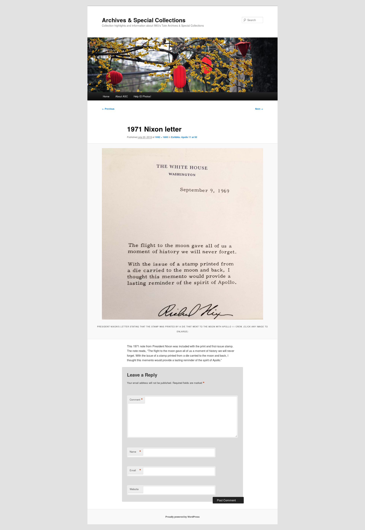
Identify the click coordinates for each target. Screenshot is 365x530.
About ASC (121, 96)
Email (135, 470)
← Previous (108, 108)
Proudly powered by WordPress (182, 516)
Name (135, 452)
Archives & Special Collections (144, 20)
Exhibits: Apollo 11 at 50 (184, 137)
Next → (259, 108)
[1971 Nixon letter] (182, 234)
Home (106, 96)
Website (134, 489)
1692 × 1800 (161, 137)
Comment (136, 400)
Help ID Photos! (142, 96)
